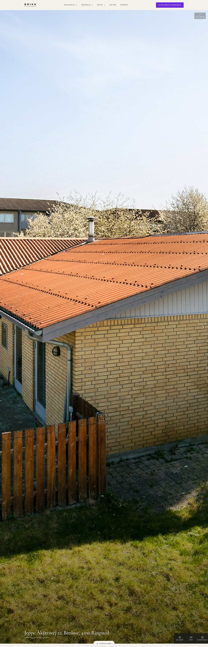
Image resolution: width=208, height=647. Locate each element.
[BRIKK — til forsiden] (30, 5)
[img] (104, 327)
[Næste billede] (203, 327)
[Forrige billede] (5, 327)
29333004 (45, 637)
